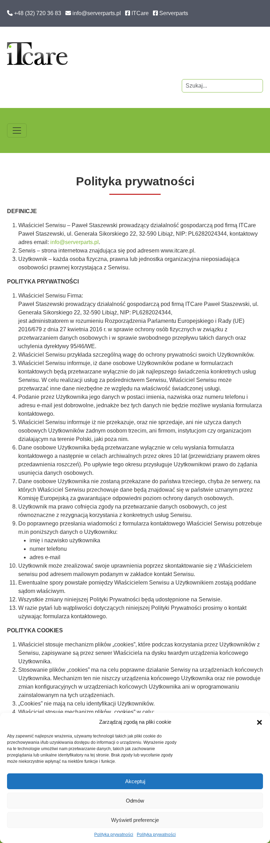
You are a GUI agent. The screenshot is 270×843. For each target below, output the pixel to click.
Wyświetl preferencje (135, 820)
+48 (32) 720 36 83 (37, 13)
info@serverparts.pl (96, 13)
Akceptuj (135, 781)
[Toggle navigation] (17, 130)
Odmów (135, 801)
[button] (259, 722)
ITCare (140, 13)
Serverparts (173, 13)
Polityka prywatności (113, 834)
